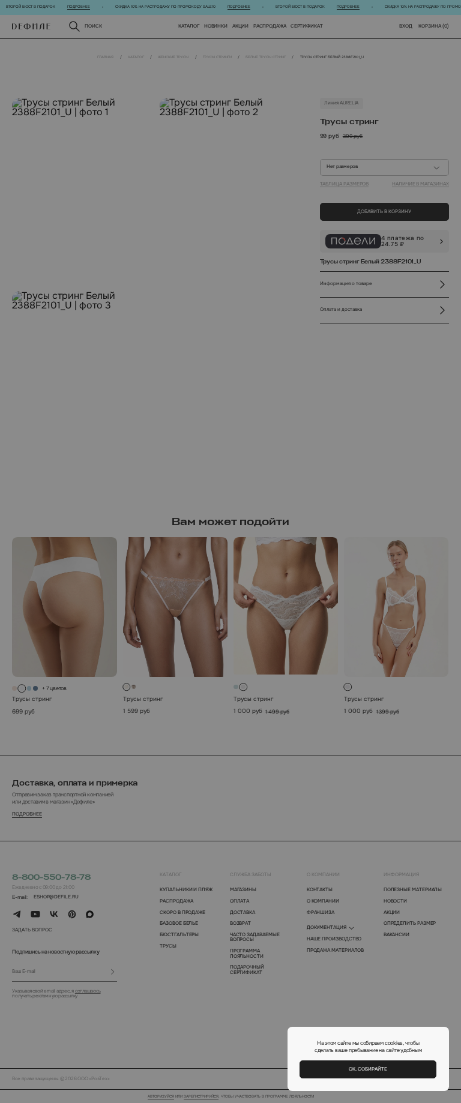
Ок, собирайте (368, 1069)
